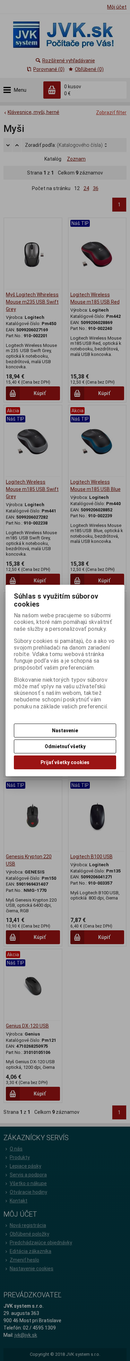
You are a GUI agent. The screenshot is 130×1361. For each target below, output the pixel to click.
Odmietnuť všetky (65, 746)
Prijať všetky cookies (65, 762)
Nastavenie (65, 730)
